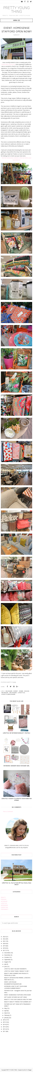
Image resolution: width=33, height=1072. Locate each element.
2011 (4, 1031)
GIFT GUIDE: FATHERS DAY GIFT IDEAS (15, 997)
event (15, 691)
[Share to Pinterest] (13, 686)
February (6, 1015)
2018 (4, 948)
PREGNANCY (4, 909)
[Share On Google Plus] (17, 686)
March (6, 1013)
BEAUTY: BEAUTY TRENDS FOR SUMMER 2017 (17, 1002)
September (7, 959)
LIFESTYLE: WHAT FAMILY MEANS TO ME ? (16, 971)
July (5, 964)
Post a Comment (8, 811)
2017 (4, 950)
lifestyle (21, 692)
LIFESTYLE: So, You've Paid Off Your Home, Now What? (16, 883)
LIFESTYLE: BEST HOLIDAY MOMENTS (15, 969)
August (6, 962)
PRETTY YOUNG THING (16, 10)
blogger (9, 691)
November (7, 955)
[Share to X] (10, 686)
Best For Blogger (28, 1070)
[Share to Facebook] (7, 686)
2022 (4, 939)
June (5, 966)
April (5, 1010)
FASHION (3, 899)
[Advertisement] (14, 1048)
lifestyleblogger (8, 694)
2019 (4, 946)
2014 (4, 1024)
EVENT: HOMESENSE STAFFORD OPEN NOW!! (17, 995)
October (6, 957)
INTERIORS (4, 901)
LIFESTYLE (4, 903)
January (6, 1017)
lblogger (13, 692)
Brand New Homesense (9, 64)
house (26, 691)
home (21, 691)
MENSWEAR (4, 905)
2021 (4, 941)
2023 (4, 936)
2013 (4, 1027)
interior (4, 692)
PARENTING (4, 907)
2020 (4, 943)
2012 (4, 1029)
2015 (4, 1022)
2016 (4, 1020)
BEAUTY (3, 897)
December (7, 953)
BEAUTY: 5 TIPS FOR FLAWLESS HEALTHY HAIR (18, 999)
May (5, 1008)
